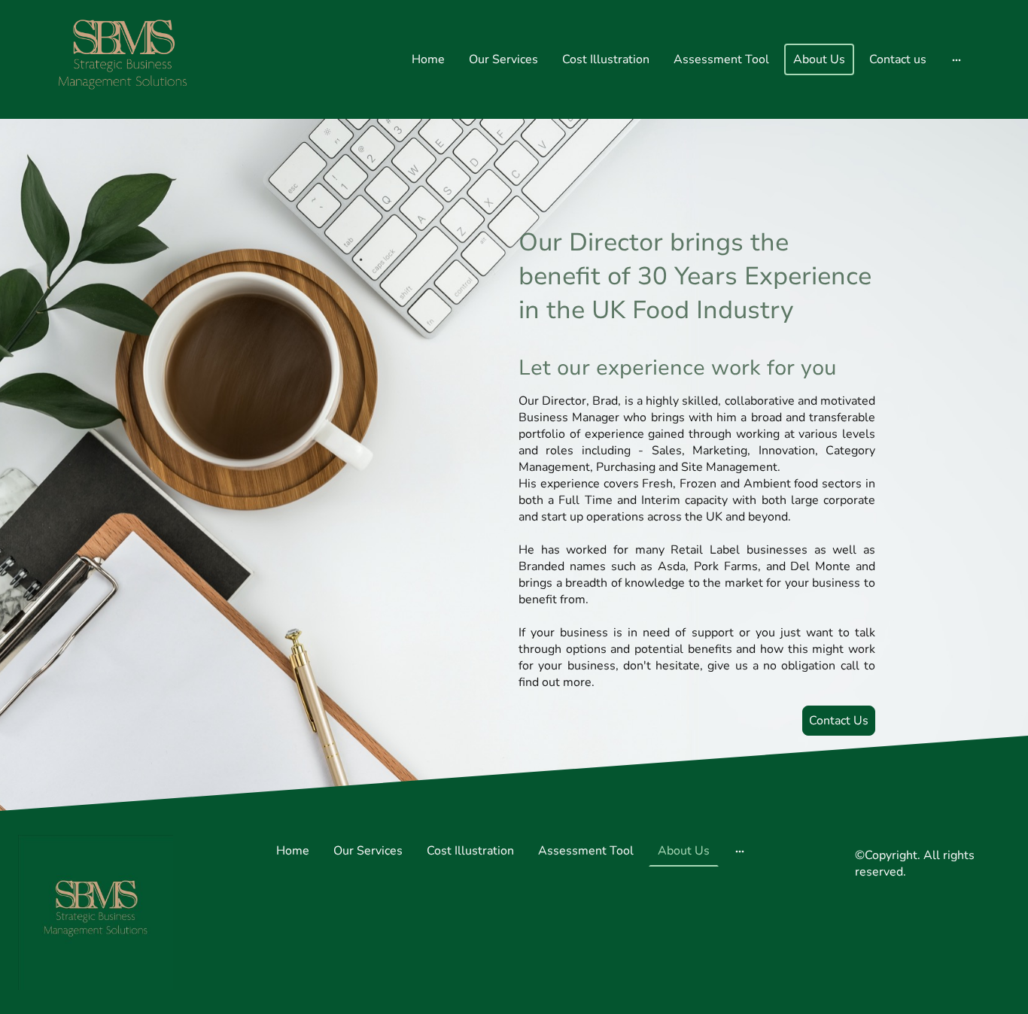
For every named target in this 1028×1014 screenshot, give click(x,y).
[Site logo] (122, 59)
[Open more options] (956, 59)
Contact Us (838, 720)
